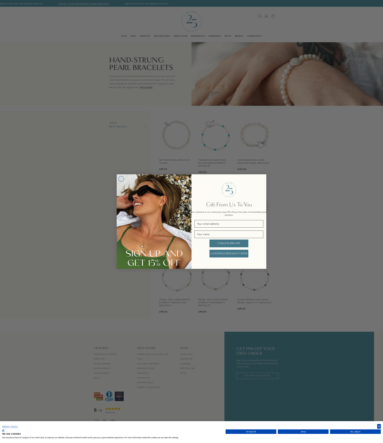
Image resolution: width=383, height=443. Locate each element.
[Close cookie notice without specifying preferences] (379, 426)
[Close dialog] (121, 178)
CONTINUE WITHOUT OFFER (229, 253)
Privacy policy (10, 427)
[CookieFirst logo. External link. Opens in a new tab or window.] (3, 430)
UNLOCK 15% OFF (229, 243)
